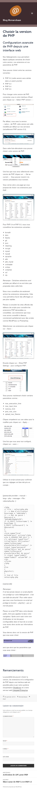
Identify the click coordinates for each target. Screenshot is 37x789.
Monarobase (23, 697)
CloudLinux (17, 687)
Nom (5, 741)
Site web (6, 757)
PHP (4, 699)
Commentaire (8, 716)
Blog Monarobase (12, 20)
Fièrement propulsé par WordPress (12, 787)
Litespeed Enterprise (20, 690)
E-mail (5, 749)
